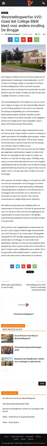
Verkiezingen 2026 (17, 437)
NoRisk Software (39, 443)
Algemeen (4, 13)
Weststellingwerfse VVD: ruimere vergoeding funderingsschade (36, 287)
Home (3, 9)
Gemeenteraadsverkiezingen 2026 (16, 404)
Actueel (23, 439)
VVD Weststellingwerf (12, 34)
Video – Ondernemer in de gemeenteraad (18, 417)
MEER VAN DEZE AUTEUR (12, 329)
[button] (43, 3)
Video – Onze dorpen (11, 422)
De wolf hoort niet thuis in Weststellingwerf (19, 398)
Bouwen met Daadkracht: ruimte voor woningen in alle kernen (23, 410)
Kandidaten (30, 437)
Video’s (38, 437)
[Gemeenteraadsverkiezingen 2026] (7, 350)
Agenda (30, 439)
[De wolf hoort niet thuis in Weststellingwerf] (7, 338)
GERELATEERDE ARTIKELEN (13, 326)
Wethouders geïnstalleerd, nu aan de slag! (11, 286)
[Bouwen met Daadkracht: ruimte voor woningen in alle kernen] (7, 361)
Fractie (16, 439)
